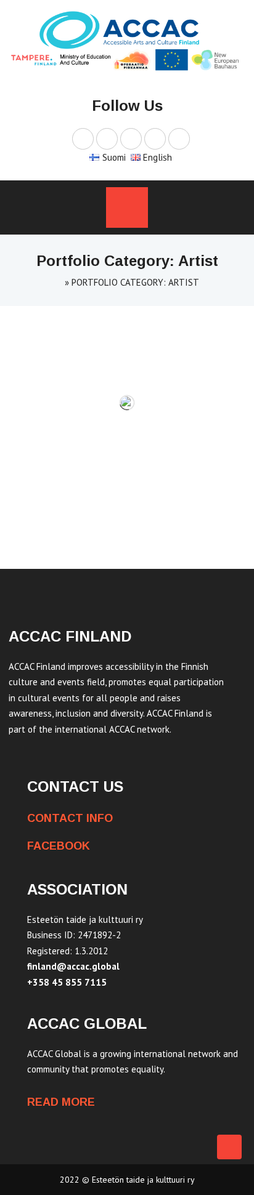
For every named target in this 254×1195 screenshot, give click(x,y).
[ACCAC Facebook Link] (83, 138)
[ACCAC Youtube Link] (131, 138)
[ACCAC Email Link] (179, 138)
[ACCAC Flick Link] (155, 138)
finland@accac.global (73, 966)
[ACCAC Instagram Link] (107, 138)
